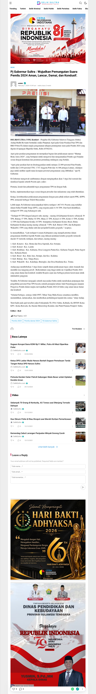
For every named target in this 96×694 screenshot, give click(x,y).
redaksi (20, 83)
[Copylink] (77, 688)
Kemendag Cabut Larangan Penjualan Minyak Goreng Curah (37, 433)
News (12, 67)
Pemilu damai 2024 (32, 321)
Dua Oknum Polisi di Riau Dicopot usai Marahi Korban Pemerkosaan (40, 419)
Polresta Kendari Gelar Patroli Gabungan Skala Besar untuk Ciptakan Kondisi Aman (41, 379)
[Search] (80, 3)
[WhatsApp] (72, 688)
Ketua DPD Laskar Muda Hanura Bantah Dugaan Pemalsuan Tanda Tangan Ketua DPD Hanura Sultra (40, 362)
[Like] (13, 688)
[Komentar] (20, 688)
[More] (73, 354)
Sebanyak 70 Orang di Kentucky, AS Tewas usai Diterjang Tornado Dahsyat (40, 404)
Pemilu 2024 (17, 321)
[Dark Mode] (85, 3)
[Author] (13, 84)
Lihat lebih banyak (46, 446)
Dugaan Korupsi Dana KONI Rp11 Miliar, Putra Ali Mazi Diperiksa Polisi (39, 346)
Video (15, 395)
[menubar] (10, 3)
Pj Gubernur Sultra (49, 321)
